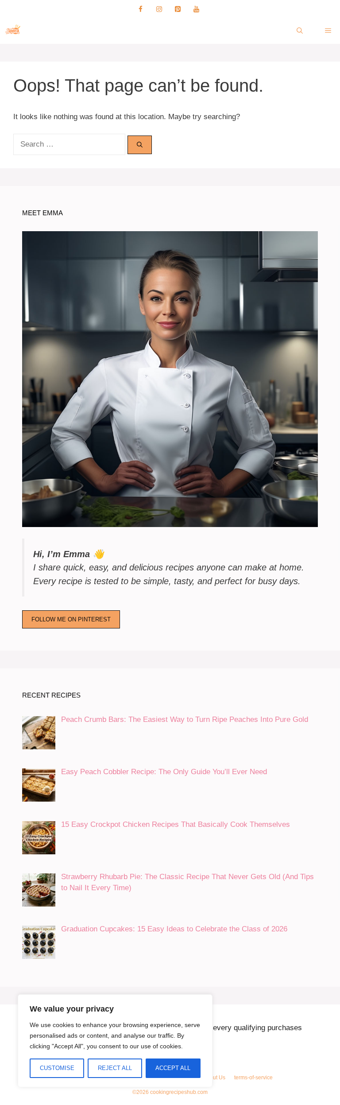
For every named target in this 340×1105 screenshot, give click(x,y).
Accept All (172, 1068)
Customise (57, 1068)
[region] (115, 1040)
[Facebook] (140, 9)
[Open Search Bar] (300, 30)
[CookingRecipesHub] (13, 30)
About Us (214, 1077)
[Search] (140, 145)
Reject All (115, 1068)
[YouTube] (196, 9)
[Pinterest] (177, 9)
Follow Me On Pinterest (71, 619)
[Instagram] (158, 9)
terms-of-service (253, 1077)
